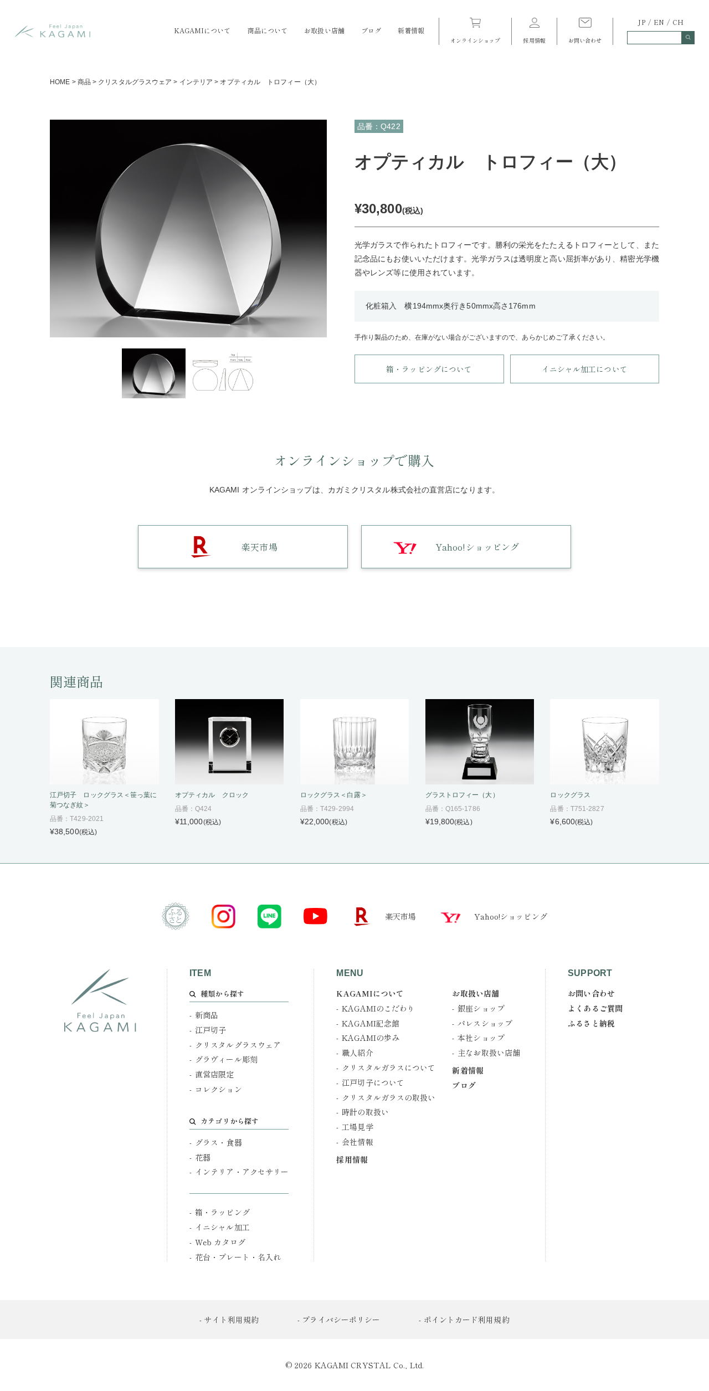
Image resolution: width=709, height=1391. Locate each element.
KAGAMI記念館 (370, 1023)
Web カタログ (220, 1242)
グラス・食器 (218, 1142)
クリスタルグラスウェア (238, 1044)
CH (678, 22)
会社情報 (357, 1141)
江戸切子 (210, 1029)
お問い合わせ (585, 39)
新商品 (206, 1014)
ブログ (371, 30)
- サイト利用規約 (229, 1319)
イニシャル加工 (222, 1227)
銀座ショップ (481, 1008)
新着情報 (411, 30)
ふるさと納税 (591, 1023)
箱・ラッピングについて (429, 368)
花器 (202, 1157)
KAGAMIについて (202, 30)
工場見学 (357, 1126)
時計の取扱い (365, 1111)
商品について (268, 30)
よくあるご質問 (595, 1008)
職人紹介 (357, 1052)
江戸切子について (373, 1082)
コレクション (218, 1089)
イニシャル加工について (585, 368)
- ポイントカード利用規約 (464, 1319)
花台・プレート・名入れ (238, 1256)
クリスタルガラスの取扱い (388, 1097)
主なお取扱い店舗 (489, 1052)
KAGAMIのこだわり (378, 1008)
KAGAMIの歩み (370, 1037)
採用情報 (534, 39)
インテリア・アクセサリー (242, 1171)
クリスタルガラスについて (388, 1067)
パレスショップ (485, 1023)
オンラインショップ (475, 39)
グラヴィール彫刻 (226, 1059)
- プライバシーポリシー (338, 1319)
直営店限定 (214, 1074)
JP (641, 22)
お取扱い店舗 (324, 30)
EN (659, 22)
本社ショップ (481, 1037)
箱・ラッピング (222, 1212)
